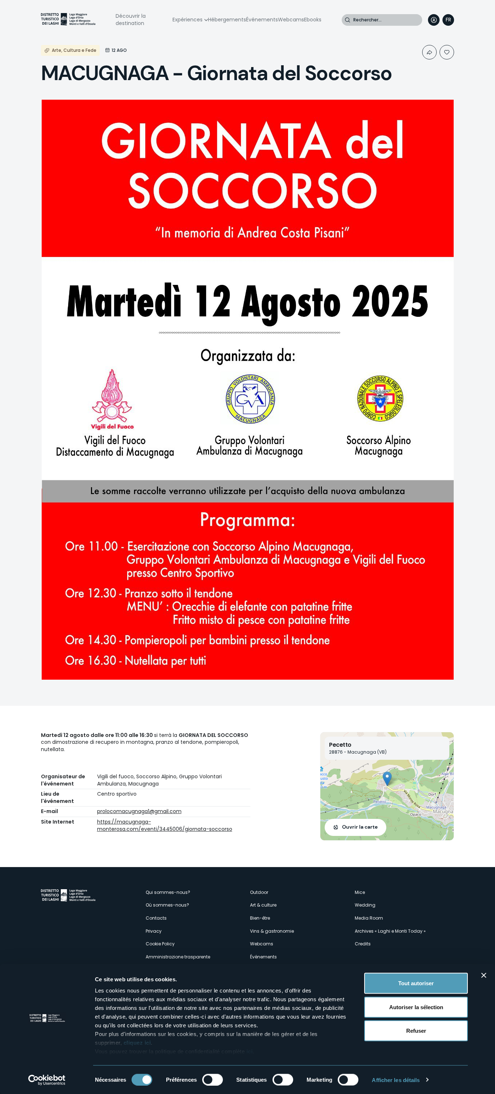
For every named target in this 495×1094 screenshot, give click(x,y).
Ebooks (312, 19)
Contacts (156, 918)
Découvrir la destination (131, 19)
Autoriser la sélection (416, 1007)
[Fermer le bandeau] (483, 975)
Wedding (365, 905)
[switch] (212, 1079)
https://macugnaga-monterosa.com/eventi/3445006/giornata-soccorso (164, 825)
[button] (387, 778)
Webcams (291, 19)
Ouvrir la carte (360, 827)
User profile (434, 20)
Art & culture (263, 905)
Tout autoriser (416, 983)
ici (249, 1051)
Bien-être (260, 918)
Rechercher (347, 20)
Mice (360, 892)
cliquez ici (137, 1043)
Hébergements (227, 19)
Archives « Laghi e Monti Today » (390, 931)
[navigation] (448, 20)
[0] (447, 52)
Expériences (187, 19)
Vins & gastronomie (272, 931)
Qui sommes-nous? (168, 892)
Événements (262, 19)
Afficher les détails (396, 1080)
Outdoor (259, 892)
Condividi (429, 52)
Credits (363, 944)
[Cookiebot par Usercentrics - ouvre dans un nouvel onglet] (47, 1079)
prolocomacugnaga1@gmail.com (139, 811)
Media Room (369, 918)
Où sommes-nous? (167, 905)
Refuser (416, 1031)
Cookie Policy (160, 944)
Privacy (154, 931)
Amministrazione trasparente (178, 957)
